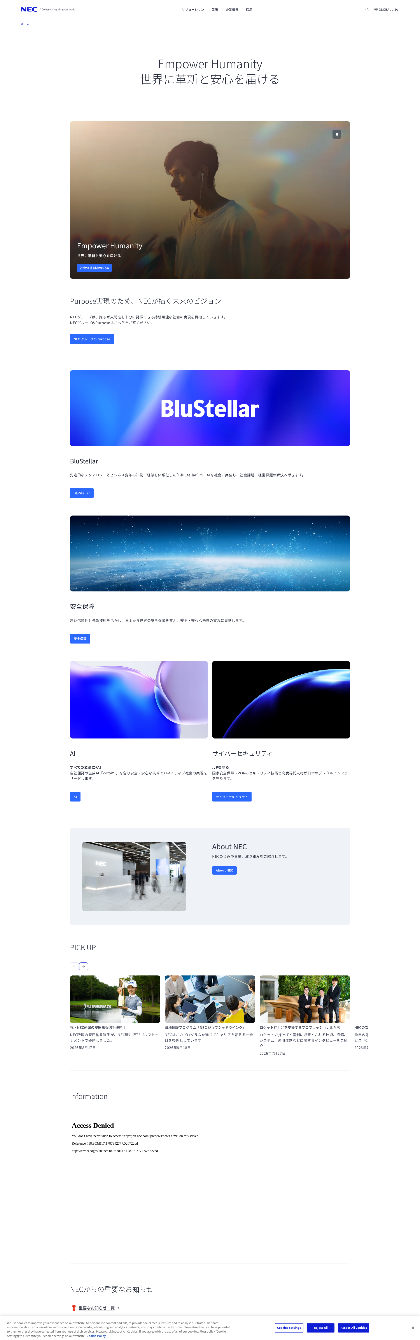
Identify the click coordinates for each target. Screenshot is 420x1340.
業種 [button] (215, 9)
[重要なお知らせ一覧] (103, 1308)
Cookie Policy (96, 1335)
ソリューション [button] (193, 9)
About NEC (224, 870)
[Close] (413, 1327)
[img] (210, 200)
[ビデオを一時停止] (336, 134)
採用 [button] (249, 9)
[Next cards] (83, 967)
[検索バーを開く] (367, 9)
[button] (386, 9)
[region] (210, 200)
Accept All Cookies (354, 1328)
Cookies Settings (289, 1328)
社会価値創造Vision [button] (94, 268)
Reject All (321, 1328)
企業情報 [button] (232, 9)
